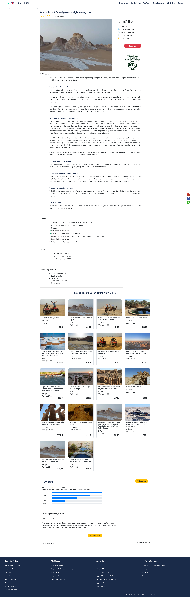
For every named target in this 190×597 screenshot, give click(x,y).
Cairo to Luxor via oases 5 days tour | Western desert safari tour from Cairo (52, 353)
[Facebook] (188, 198)
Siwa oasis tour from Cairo (136, 318)
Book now (132, 46)
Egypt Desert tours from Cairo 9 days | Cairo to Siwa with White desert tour (52, 389)
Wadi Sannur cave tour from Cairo (81, 423)
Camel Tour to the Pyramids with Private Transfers (109, 319)
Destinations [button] (123, 3)
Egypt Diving (100, 586)
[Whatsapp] (188, 202)
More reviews (95, 535)
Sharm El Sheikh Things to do (14, 565)
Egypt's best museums (58, 576)
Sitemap (145, 576)
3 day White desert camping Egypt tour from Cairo (81, 352)
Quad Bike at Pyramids (50, 318)
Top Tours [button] (146, 3)
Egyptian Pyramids (57, 565)
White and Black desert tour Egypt (81, 319)
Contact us (145, 569)
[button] (13, 3)
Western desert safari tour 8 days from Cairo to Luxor (109, 388)
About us (145, 572)
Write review (141, 481)
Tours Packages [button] (158, 3)
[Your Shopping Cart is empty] (8, 3)
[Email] (188, 194)
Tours (4, 8)
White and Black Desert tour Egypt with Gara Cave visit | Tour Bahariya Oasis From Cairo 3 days (109, 425)
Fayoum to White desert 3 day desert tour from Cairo (136, 352)
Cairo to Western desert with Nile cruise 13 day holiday (53, 423)
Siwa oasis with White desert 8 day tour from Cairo (53, 460)
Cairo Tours (16, 8)
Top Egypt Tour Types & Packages (153, 565)
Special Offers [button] (136, 3)
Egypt (9, 8)
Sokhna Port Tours (11, 590)
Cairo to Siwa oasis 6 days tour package (80, 388)
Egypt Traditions (101, 583)
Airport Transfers (10, 586)
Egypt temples (55, 572)
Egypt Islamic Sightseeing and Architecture (65, 569)
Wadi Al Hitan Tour (133, 387)
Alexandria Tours (10, 579)
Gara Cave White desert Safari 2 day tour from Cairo (80, 460)
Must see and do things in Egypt (106, 579)
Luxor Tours (9, 576)
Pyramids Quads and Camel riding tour (108, 352)
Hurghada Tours (10, 569)
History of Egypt (101, 569)
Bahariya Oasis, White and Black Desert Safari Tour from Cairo (136, 424)
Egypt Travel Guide (102, 572)
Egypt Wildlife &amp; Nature (105, 576)
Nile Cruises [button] (171, 3)
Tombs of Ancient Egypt (58, 579)
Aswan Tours (9, 583)
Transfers (181, 3)
